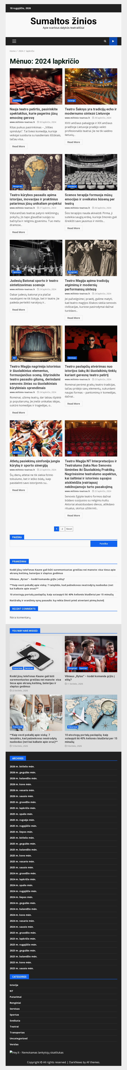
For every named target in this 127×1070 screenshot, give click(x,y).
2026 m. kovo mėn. (21, 784)
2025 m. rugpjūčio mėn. (23, 825)
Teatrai (14, 1026)
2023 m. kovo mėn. (21, 962)
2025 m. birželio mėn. (22, 837)
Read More (18, 146)
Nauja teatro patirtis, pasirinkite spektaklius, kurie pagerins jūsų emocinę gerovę (36, 86)
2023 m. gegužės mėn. (23, 950)
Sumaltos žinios (63, 21)
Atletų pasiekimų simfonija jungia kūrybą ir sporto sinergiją (36, 438)
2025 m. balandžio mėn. (23, 849)
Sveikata (17, 100)
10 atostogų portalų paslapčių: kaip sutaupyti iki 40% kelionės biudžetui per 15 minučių (62, 594)
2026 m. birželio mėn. (22, 766)
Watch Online (113, 41)
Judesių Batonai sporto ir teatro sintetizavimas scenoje (36, 258)
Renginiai (17, 186)
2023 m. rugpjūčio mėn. (23, 944)
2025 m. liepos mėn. (21, 831)
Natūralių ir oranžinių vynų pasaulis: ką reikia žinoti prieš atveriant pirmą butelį (57, 600)
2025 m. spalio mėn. (21, 814)
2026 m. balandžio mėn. (23, 778)
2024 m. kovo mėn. (21, 914)
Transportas (17, 1032)
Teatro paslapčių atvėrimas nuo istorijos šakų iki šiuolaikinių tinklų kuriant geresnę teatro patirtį (91, 344)
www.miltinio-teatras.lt (22, 122)
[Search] (105, 41)
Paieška (17, 537)
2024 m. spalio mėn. (21, 885)
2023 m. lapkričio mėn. (23, 938)
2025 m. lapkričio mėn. (23, 808)
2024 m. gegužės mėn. (23, 903)
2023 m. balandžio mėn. (23, 956)
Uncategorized (18, 1038)
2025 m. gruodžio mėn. (23, 802)
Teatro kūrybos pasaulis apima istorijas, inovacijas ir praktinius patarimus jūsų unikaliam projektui (36, 172)
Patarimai (17, 668)
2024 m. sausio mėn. (22, 926)
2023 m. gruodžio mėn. (23, 932)
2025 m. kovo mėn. (21, 855)
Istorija (71, 100)
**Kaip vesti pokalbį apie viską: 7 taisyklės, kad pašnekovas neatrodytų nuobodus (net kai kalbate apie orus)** (36, 713)
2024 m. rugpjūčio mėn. (23, 891)
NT (14, 358)
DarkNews (75, 1062)
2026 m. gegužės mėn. (23, 772)
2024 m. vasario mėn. (22, 920)
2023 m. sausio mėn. (22, 968)
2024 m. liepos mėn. (21, 897)
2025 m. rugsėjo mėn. (22, 819)
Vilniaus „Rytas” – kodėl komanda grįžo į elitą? (37, 579)
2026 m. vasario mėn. (22, 790)
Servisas (72, 358)
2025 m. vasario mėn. (22, 861)
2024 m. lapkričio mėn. (23, 879)
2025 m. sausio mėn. (22, 867)
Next (69, 528)
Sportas (17, 272)
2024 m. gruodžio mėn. (23, 873)
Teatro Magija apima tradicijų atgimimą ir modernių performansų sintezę (91, 258)
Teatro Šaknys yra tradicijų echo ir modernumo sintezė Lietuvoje (91, 86)
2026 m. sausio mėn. (22, 796)
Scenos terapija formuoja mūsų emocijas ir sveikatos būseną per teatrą (91, 172)
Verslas (14, 1044)
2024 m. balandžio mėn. (23, 909)
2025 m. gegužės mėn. (23, 843)
